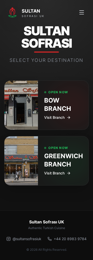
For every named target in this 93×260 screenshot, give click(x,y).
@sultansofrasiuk (27, 239)
